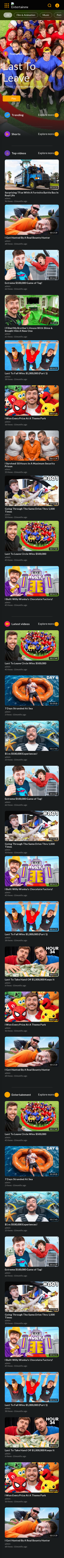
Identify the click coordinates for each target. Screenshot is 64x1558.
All (7, 14)
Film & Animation (26, 14)
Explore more (46, 114)
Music (46, 14)
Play (13, 98)
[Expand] (7, 5)
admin (7, 198)
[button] (57, 5)
